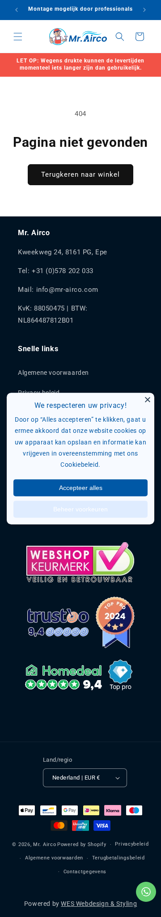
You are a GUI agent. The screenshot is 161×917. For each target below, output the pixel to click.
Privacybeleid (131, 844)
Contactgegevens (85, 872)
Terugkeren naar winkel (80, 174)
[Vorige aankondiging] (16, 10)
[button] (18, 36)
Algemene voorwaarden (53, 372)
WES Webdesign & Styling (99, 903)
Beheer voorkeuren (80, 509)
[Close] (147, 399)
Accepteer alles (80, 487)
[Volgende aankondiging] (144, 10)
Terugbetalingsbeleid (118, 858)
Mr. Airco (44, 844)
